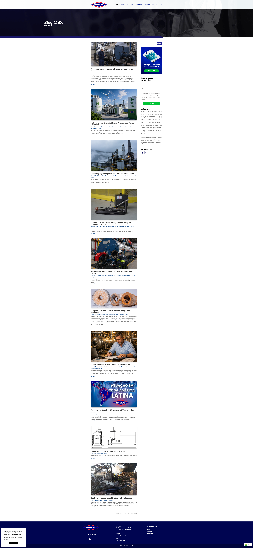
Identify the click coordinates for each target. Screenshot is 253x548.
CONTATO (159, 4)
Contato (149, 537)
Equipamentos (115, 126)
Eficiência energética (106, 126)
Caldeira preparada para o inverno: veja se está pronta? (113, 173)
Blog (148, 535)
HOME (123, 4)
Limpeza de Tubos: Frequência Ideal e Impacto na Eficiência (111, 311)
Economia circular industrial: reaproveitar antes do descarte (112, 70)
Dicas (103, 175)
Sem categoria (100, 73)
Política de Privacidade (148, 97)
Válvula (104, 500)
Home (148, 529)
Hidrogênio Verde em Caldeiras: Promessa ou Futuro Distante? (112, 124)
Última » (134, 513)
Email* (143, 88)
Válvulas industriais (102, 453)
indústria (121, 126)
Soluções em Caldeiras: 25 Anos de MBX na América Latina (112, 411)
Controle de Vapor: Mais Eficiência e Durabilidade (111, 498)
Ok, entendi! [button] (13, 542)
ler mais (93, 84)
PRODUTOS (138, 4)
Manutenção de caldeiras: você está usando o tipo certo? (111, 272)
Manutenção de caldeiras (97, 128)
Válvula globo (109, 500)
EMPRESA (130, 4)
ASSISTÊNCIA (149, 4)
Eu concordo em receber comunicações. (151, 93)
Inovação (132, 126)
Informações (127, 126)
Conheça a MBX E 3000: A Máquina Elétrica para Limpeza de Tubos (111, 223)
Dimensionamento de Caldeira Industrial (108, 451)
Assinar (151, 103)
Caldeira (99, 126)
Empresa (149, 531)
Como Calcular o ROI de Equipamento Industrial (110, 364)
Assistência (150, 533)
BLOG (118, 4)
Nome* (143, 84)
